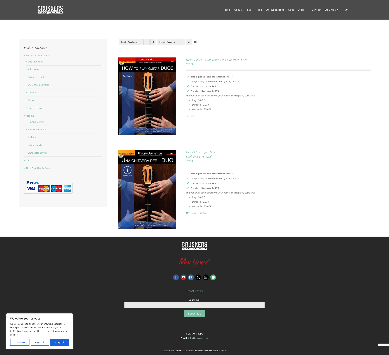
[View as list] (195, 42)
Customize (20, 342)
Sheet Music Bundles (38, 84)
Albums (30, 115)
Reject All (40, 342)
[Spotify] (213, 277)
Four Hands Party (37, 129)
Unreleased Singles (37, 152)
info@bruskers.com (198, 338)
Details (191, 115)
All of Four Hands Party (38, 168)
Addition (32, 137)
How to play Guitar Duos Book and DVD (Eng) (216, 59)
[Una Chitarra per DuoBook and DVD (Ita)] (147, 189)
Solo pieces (33, 69)
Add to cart (192, 213)
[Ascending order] (153, 42)
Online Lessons (34, 107)
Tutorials (32, 92)
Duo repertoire (35, 61)
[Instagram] (191, 277)
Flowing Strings (36, 121)
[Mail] (206, 277)
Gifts (28, 160)
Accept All (59, 342)
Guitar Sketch (35, 144)
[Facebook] (176, 277)
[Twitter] (198, 277)
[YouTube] (183, 277)
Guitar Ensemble (36, 77)
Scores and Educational (38, 55)
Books (31, 100)
